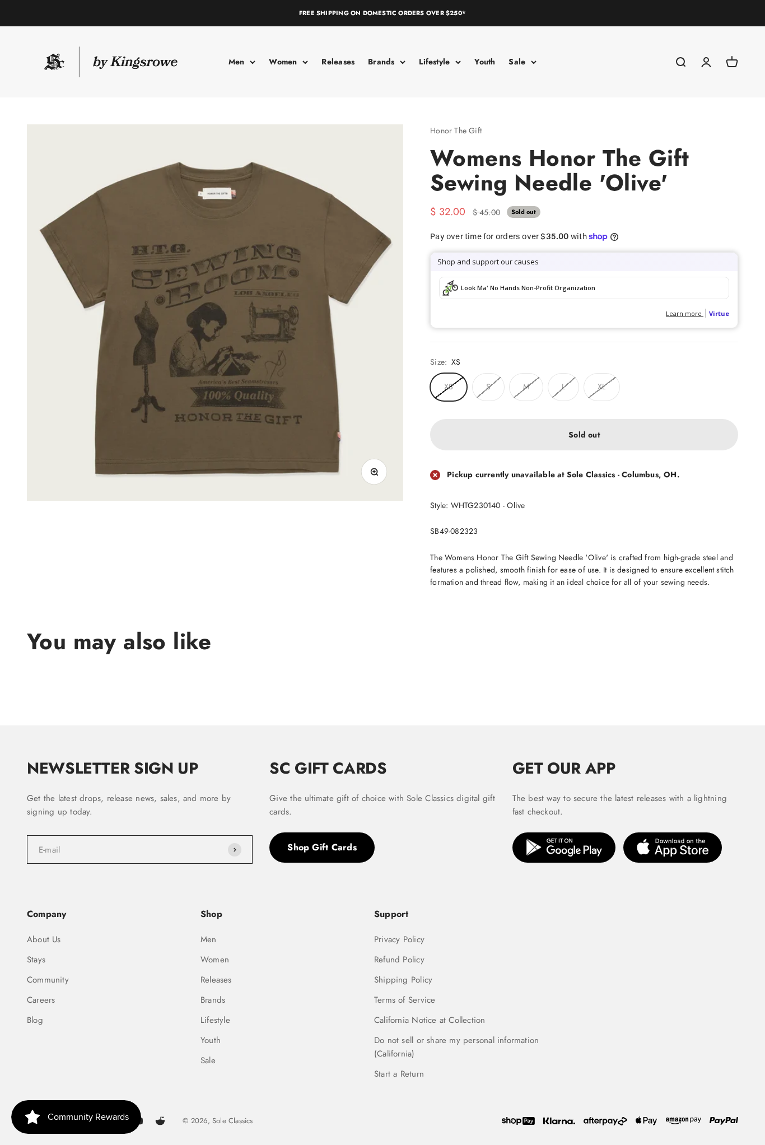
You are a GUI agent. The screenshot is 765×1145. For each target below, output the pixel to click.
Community (48, 980)
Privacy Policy (399, 939)
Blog (35, 1020)
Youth (484, 61)
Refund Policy (399, 959)
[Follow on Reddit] (160, 1121)
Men (236, 61)
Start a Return (399, 1074)
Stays (36, 959)
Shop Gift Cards (322, 847)
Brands (381, 61)
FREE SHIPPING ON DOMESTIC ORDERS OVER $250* (382, 12)
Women (283, 61)
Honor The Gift (456, 130)
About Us (44, 939)
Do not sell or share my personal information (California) (456, 1047)
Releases (337, 61)
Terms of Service (404, 1000)
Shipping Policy (403, 980)
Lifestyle (434, 61)
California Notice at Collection (430, 1020)
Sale (517, 61)
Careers (41, 1000)
